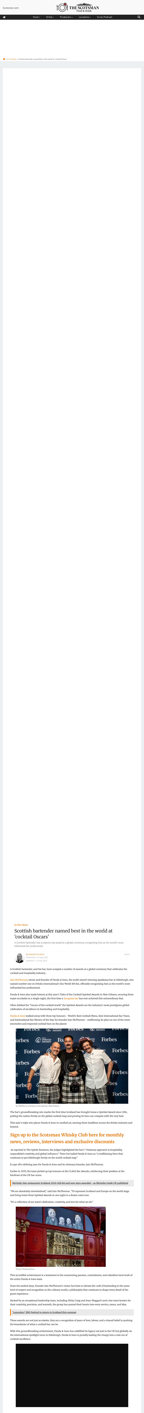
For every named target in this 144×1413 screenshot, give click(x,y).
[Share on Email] (129, 977)
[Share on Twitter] (129, 964)
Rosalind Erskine (36, 954)
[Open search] (139, 16)
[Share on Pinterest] (129, 969)
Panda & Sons (17, 1015)
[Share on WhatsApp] (129, 973)
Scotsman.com (11, 7)
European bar (71, 998)
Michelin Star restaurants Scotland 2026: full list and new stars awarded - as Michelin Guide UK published (70, 1183)
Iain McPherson (18, 979)
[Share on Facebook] (129, 960)
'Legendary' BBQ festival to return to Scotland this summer (44, 1312)
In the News (21, 924)
